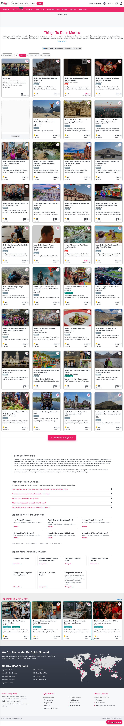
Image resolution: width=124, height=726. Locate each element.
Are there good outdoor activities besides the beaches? (31, 494)
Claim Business (75, 703)
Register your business (51, 708)
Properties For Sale (53, 9)
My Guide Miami (38, 670)
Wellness (73, 9)
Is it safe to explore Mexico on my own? (25, 498)
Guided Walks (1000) (17, 543)
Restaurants (29, 9)
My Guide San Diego (8, 676)
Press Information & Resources (105, 705)
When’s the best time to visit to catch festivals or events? (31, 507)
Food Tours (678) (55, 543)
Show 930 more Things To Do (62, 438)
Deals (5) (47, 55)
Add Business (74, 700)
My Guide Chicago (39, 676)
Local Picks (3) (34, 55)
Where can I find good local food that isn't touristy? (29, 503)
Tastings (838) (44, 543)
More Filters (8, 55)
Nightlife (64, 9)
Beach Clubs (40, 9)
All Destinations (100, 703)
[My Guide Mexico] (5, 3)
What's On (5, 9)
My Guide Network (32, 656)
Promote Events (75, 705)
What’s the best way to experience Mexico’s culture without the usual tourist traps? (40, 489)
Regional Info (48, 703)
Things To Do (18, 9)
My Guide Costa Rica (40, 673)
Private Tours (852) (31, 543)
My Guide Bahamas (39, 679)
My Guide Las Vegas (8, 679)
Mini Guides (83, 9)
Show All (22, 55)
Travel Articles (48, 700)
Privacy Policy (106, 718)
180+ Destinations (22, 658)
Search (40, 3)
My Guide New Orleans (9, 673)
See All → (120, 599)
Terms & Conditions (117, 718)
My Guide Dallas (7, 670)
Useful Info (47, 705)
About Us (99, 700)
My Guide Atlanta (7, 683)
